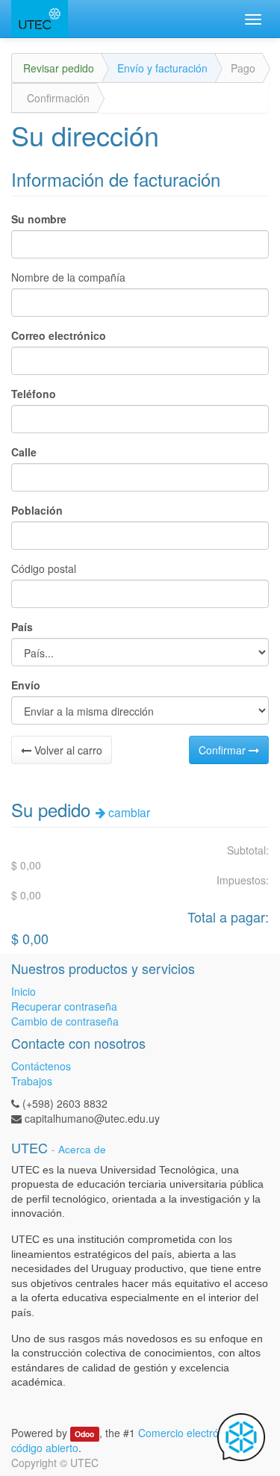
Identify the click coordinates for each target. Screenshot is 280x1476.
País (22, 626)
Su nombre (38, 218)
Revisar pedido (58, 68)
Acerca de (82, 1149)
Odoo (84, 1433)
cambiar (127, 812)
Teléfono (33, 393)
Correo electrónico (58, 335)
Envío (25, 684)
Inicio (23, 991)
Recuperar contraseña (64, 1006)
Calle (24, 451)
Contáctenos (41, 1065)
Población (37, 510)
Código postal (43, 568)
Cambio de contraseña (65, 1021)
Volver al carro (66, 749)
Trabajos (31, 1080)
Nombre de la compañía (68, 277)
